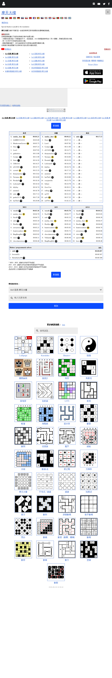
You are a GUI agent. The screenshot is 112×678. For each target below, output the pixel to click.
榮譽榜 (93, 60)
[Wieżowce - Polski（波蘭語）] (26, 18)
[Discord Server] (94, 4)
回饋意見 (89, 57)
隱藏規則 (107, 49)
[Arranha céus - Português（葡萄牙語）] (58, 18)
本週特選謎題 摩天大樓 (13, 71)
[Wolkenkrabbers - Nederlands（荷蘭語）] (50, 18)
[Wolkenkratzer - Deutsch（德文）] (18, 18)
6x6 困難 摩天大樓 (11, 68)
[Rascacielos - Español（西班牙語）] (38, 18)
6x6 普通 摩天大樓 (37, 64)
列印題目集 (86, 60)
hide (63, 325)
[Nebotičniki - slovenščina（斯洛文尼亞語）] (42, 18)
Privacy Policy (93, 64)
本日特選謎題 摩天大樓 (39, 68)
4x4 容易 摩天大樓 (11, 54)
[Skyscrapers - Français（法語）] (34, 18)
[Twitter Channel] (104, 4)
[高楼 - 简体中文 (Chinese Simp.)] (11, 18)
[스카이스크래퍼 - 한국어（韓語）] (66, 18)
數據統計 (100, 60)
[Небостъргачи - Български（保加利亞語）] (7, 18)
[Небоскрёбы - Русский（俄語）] (22, 18)
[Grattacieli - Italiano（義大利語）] (62, 18)
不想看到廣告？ (5, 105)
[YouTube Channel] (99, 4)
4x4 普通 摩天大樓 (37, 54)
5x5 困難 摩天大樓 (37, 61)
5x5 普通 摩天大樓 (11, 61)
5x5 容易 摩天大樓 (37, 57)
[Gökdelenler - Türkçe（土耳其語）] (30, 18)
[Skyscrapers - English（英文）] (3, 18)
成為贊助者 (93, 53)
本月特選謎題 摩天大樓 (39, 71)
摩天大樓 (8, 13)
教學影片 (8, 49)
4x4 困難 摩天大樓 (11, 57)
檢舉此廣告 (16, 105)
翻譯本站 (5, 22)
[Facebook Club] (109, 4)
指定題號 (97, 57)
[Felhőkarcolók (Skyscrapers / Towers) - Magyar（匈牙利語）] (14, 18)
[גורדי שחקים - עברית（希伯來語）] (70, 18)
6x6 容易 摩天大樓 (11, 64)
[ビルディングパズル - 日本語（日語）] (46, 18)
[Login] (3, 4)
